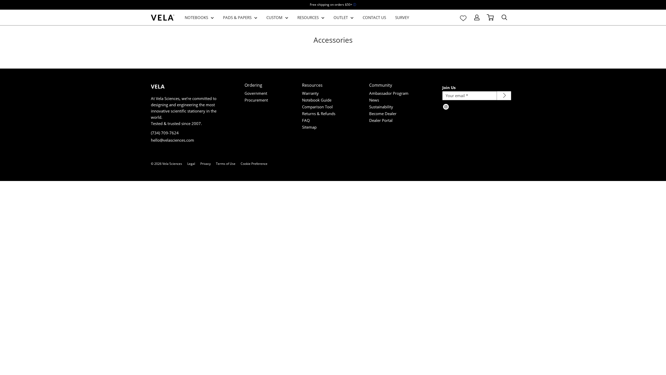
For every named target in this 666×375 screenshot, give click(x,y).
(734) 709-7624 (165, 132)
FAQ (306, 120)
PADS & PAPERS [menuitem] (237, 17)
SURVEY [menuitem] (402, 17)
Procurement (256, 100)
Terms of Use (225, 163)
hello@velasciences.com (172, 140)
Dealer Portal (381, 120)
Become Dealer (382, 113)
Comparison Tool (317, 106)
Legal (191, 163)
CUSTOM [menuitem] (274, 17)
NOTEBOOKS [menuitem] (196, 17)
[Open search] (504, 17)
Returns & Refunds (318, 113)
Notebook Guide (316, 100)
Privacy (205, 163)
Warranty (310, 93)
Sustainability (381, 106)
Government (256, 93)
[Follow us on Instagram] (446, 107)
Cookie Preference (254, 163)
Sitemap (309, 127)
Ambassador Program (388, 93)
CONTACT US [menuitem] (374, 17)
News (374, 100)
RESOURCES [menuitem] (308, 17)
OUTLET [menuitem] (341, 17)
